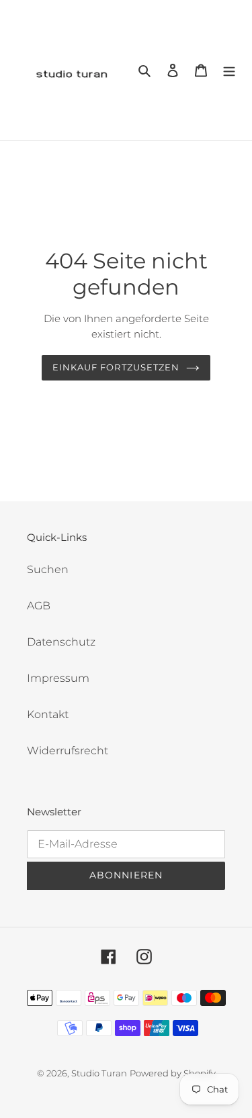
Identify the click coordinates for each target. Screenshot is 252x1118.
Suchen (48, 569)
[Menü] (229, 70)
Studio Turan (99, 1073)
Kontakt (48, 714)
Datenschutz (61, 642)
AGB (38, 605)
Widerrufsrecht (67, 750)
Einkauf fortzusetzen (115, 367)
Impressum (58, 678)
